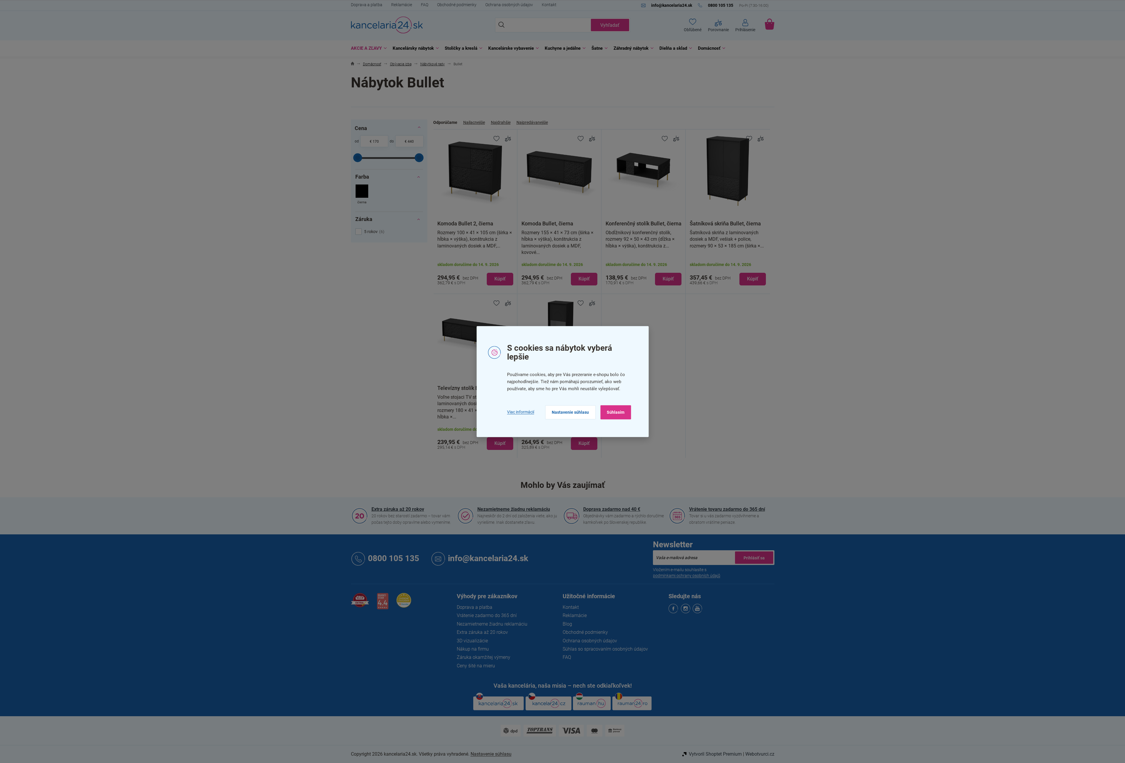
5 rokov (373, 231)
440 (411, 141)
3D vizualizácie (472, 641)
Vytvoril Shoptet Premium (715, 754)
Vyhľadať (609, 25)
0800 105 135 (393, 558)
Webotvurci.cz (759, 754)
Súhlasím (615, 412)
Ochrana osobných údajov (509, 4)
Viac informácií (520, 412)
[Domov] (352, 64)
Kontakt (549, 4)
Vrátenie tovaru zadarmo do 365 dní (727, 509)
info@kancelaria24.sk (488, 558)
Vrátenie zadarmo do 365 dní (487, 615)
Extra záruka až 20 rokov (397, 509)
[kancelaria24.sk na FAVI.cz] (360, 603)
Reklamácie (401, 4)
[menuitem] (367, 48)
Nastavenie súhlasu (570, 412)
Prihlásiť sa (754, 557)
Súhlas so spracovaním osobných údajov (605, 649)
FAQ (424, 4)
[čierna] (362, 195)
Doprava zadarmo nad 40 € (611, 509)
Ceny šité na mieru (476, 666)
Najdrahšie (501, 122)
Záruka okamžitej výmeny (483, 657)
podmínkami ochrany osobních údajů (686, 575)
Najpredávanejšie (532, 122)
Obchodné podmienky (456, 4)
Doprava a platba (366, 4)
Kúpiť (500, 279)
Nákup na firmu (473, 649)
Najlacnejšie (474, 122)
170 (376, 141)
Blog (567, 624)
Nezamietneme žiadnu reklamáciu (513, 509)
